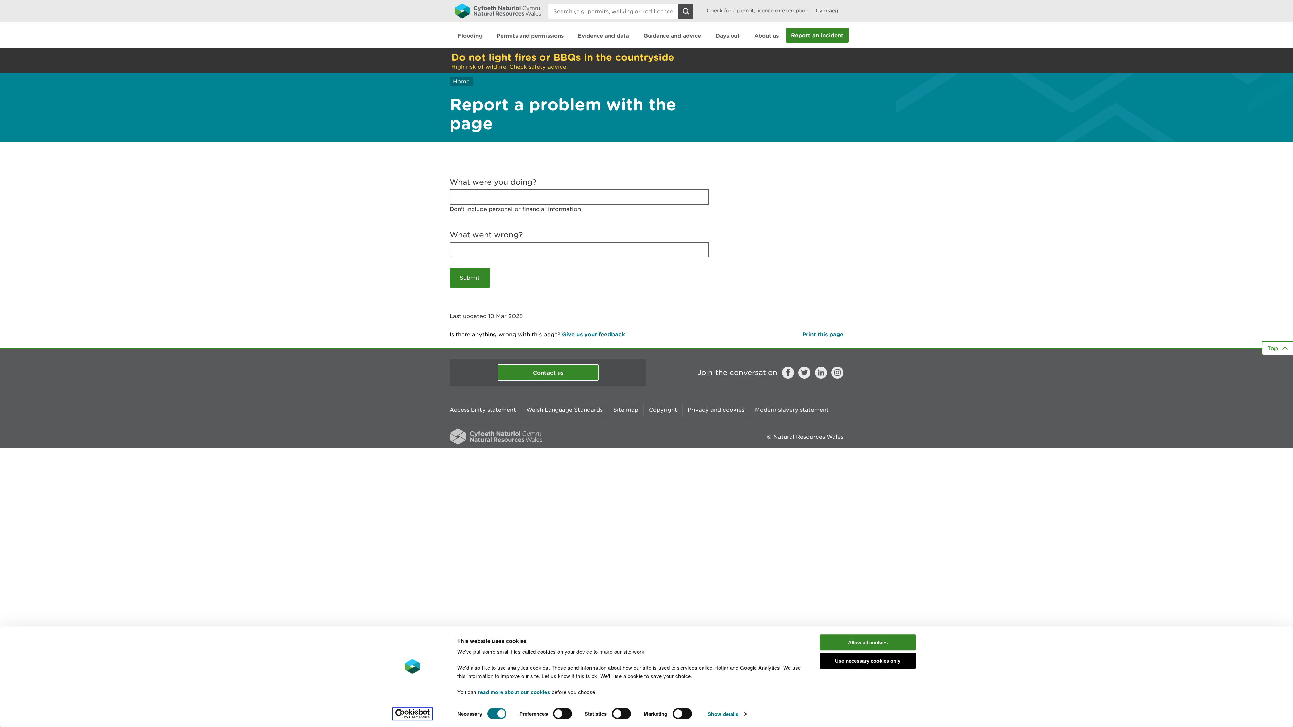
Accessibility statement (483, 409)
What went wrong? (486, 234)
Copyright (663, 409)
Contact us (548, 372)
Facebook (788, 373)
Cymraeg (827, 10)
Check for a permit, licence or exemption (758, 10)
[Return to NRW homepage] (498, 11)
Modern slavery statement (792, 409)
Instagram (837, 373)
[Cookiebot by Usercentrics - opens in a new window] (412, 714)
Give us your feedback (593, 334)
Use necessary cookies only (867, 661)
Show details (723, 714)
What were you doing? (493, 182)
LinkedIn (821, 373)
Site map (625, 409)
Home (461, 81)
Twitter (804, 373)
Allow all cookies (868, 642)
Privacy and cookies (716, 409)
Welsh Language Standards (564, 409)
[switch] (562, 713)
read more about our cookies (514, 692)
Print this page (822, 334)
